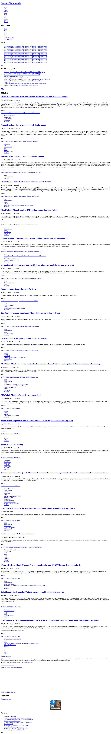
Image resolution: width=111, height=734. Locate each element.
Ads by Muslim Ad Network (8, 692)
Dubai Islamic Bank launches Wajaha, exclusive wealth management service (32, 592)
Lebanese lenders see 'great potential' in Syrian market (24, 338)
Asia (5, 199)
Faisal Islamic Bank (9, 500)
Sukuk (5, 175)
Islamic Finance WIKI (28, 662)
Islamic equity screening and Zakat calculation (16, 77)
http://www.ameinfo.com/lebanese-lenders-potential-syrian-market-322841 (20, 350)
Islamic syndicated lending (12, 444)
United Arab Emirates (9, 527)
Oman (5, 306)
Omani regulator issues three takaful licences (19, 289)
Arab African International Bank (12, 496)
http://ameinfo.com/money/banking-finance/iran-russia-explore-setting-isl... (20, 141)
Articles (6, 11)
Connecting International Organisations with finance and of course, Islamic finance (25, 83)
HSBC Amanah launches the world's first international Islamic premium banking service (38, 508)
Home (2, 89)
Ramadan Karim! (8, 724)
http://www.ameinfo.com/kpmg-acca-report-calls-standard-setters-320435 (19, 377)
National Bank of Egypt (10, 502)
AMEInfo (6, 121)
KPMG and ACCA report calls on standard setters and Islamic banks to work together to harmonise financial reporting (50, 364)
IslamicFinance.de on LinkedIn (7, 665)
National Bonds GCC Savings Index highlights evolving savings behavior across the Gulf (37, 265)
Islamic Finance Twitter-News (14, 667)
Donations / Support (9, 37)
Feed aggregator (8, 39)
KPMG (6, 388)
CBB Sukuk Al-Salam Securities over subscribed (21, 395)
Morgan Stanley (8, 117)
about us (6, 19)
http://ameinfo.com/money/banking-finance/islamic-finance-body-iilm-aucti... (20, 196)
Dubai (5, 257)
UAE (5, 284)
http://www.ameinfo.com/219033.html (10, 486)
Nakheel (6, 560)
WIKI (5, 17)
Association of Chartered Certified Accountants (16, 384)
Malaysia (6, 203)
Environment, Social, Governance (12, 550)
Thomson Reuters (8, 176)
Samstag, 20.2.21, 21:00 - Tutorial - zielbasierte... (16, 728)
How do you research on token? (12, 721)
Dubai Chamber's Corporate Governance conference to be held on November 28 (34, 238)
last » (5, 653)
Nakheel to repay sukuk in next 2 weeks (17, 534)
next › (5, 652)
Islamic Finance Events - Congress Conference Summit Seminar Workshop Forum (25, 256)
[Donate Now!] (55, 709)
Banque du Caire (8, 497)
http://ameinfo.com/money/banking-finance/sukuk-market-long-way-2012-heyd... (21, 172)
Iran (5, 148)
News (5, 7)
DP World (6, 558)
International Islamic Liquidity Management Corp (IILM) (18, 205)
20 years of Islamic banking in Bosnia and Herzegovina (18, 722)
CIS (5, 145)
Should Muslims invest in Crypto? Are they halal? (16, 725)
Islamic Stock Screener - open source (13, 727)
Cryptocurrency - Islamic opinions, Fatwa (14, 729)
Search (5, 20)
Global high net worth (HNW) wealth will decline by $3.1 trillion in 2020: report (34, 97)
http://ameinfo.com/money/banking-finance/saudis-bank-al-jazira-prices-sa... (20, 224)
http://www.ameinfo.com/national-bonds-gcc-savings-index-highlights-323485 (21, 278)
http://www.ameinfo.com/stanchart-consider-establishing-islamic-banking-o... (20, 326)
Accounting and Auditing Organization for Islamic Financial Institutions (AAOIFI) (25, 585)
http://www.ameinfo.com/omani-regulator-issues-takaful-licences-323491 (19, 301)
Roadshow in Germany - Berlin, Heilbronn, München (17, 718)
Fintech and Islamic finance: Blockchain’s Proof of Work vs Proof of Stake (23, 80)
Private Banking (8, 526)
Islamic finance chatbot (10, 716)
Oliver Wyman (7, 118)
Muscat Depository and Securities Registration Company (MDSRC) (21, 643)
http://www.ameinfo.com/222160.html (10, 408)
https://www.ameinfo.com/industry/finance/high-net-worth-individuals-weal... (20, 113)
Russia (5, 150)
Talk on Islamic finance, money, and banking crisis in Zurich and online (22, 73)
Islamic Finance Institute (10, 387)
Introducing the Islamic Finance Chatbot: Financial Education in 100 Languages (24, 72)
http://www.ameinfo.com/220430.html (10, 433)
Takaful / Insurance (9, 305)
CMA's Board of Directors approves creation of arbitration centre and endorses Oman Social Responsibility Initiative (50, 620)
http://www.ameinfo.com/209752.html (10, 457)
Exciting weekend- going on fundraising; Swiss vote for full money (21, 85)
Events (5, 10)
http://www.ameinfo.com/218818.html (10, 520)
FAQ (5, 16)
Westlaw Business (8, 587)
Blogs (5, 14)
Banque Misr (7, 499)
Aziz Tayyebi (7, 390)
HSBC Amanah (8, 529)
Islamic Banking (8, 147)
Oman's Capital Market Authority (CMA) (14, 308)
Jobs (5, 8)
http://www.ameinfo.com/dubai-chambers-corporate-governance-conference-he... (21, 251)
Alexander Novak (8, 151)
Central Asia (7, 144)
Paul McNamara (8, 468)
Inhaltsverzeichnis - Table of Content (13, 76)
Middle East (7, 465)
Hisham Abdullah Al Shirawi (11, 260)
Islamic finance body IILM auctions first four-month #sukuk (26, 182)
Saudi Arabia (7, 232)
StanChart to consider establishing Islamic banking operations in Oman (30, 313)
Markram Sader (8, 359)
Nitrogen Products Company (11, 503)
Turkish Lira (7, 82)
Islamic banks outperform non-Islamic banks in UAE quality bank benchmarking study (37, 420)
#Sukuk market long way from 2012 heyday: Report (22, 156)
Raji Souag (7, 120)
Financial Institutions (9, 488)
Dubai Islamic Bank (9, 615)
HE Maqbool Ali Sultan (10, 645)
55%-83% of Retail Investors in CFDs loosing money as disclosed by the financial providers (27, 79)
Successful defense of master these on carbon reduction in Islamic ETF (22, 75)
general (6, 354)
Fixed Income (7, 462)
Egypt (5, 494)
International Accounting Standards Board (14, 385)
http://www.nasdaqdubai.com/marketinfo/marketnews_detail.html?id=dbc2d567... (21, 547)
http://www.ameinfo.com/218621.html (10, 578)
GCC (5, 227)
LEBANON (7, 356)
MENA (6, 353)
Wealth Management (9, 115)
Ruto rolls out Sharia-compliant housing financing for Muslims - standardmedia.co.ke (25, 46)
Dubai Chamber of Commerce (11, 259)
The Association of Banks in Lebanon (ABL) (15, 357)
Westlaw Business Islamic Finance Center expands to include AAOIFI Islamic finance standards (40, 565)
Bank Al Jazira (7, 233)
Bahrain (6, 414)
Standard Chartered (9, 333)
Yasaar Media (7, 466)
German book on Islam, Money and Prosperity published (18, 719)
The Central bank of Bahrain (11, 415)
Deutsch (6, 22)
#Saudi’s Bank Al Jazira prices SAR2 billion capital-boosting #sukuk (29, 210)
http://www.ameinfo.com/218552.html (10, 636)
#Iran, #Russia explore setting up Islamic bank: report (23, 125)
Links (5, 13)
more (2, 65)
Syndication (7, 463)
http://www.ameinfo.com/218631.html (10, 606)
